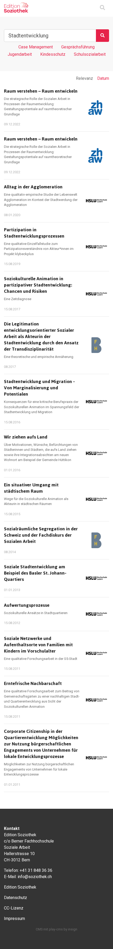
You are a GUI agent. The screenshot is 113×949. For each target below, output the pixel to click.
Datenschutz (15, 897)
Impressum (14, 918)
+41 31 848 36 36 (36, 870)
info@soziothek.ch (35, 876)
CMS (39, 929)
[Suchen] (102, 35)
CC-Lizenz (13, 908)
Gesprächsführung (78, 46)
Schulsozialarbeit (90, 54)
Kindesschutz (52, 54)
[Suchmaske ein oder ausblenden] (102, 8)
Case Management (35, 46)
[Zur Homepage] (16, 7)
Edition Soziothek (20, 887)
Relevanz (84, 78)
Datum (103, 78)
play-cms (56, 929)
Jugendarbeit (20, 54)
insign (72, 929)
